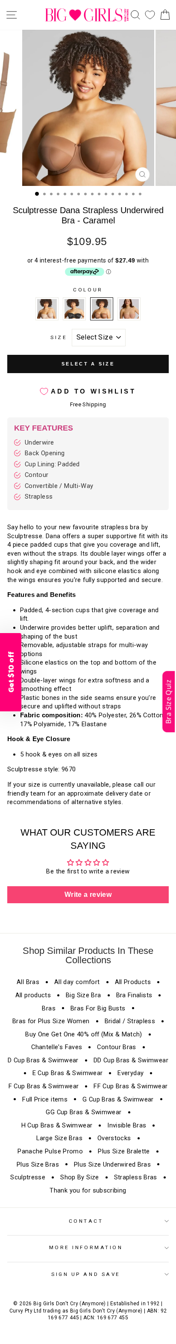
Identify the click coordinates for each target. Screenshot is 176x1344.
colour (88, 290)
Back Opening (45, 453)
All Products (133, 982)
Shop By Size (79, 1177)
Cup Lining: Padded (52, 464)
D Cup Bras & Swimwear (43, 1060)
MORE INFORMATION (86, 1247)
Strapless (39, 496)
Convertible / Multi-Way (59, 486)
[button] (168, 701)
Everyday (130, 1073)
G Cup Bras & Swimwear (118, 1099)
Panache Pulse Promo (50, 1151)
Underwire (39, 442)
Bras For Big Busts (98, 1008)
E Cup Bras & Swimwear (67, 1073)
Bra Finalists (134, 995)
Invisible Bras (126, 1125)
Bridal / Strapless (130, 1021)
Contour (37, 475)
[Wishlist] (149, 15)
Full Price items (44, 1099)
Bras (48, 1008)
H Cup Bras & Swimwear (57, 1125)
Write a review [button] (88, 894)
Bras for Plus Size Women (51, 1021)
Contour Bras (116, 1047)
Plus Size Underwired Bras (112, 1164)
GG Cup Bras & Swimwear (83, 1112)
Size (58, 337)
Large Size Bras (59, 1138)
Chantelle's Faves (56, 1047)
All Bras (28, 982)
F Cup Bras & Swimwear (44, 1086)
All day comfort (77, 982)
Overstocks (114, 1138)
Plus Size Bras (38, 1164)
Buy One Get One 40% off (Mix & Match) (83, 1034)
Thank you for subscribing (88, 1190)
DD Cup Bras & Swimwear (131, 1060)
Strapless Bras (135, 1177)
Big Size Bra (83, 995)
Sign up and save (85, 1274)
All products (33, 995)
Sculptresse (27, 1177)
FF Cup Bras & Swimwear (130, 1086)
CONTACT (86, 1221)
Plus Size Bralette (124, 1151)
